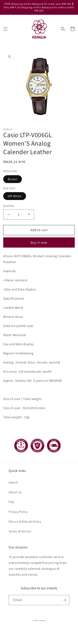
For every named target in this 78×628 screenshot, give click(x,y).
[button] (5, 29)
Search (13, 482)
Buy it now (39, 242)
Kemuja (42, 620)
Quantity (8, 206)
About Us (15, 492)
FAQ (11, 502)
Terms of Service (20, 531)
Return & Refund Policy (25, 521)
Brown (12, 179)
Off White (14, 196)
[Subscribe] (64, 600)
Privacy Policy (18, 512)
